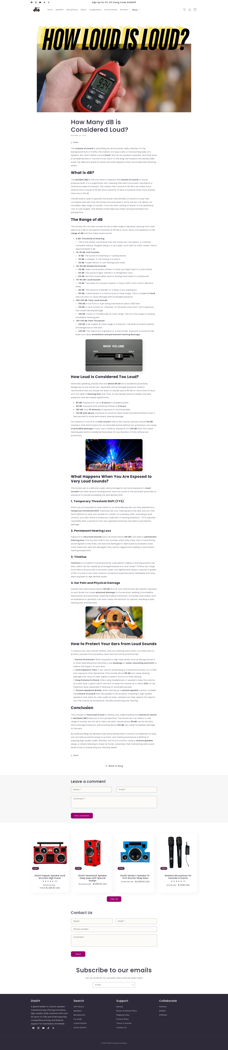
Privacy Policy (122, 1019)
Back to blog (116, 765)
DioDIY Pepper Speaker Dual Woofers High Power (50, 876)
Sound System (80, 1027)
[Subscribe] (132, 985)
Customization (80, 1023)
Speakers (78, 1011)
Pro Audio (78, 1019)
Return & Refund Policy (126, 1011)
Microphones (79, 1015)
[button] (125, 9)
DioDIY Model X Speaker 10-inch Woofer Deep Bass (135, 876)
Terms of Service (124, 1023)
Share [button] (75, 142)
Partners (163, 1006)
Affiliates (163, 1015)
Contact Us (121, 1027)
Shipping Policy (123, 1015)
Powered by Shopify (119, 1043)
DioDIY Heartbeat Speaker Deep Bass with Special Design (92, 878)
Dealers (162, 1011)
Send (78, 954)
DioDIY (109, 1043)
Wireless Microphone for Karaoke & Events (178, 876)
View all (114, 899)
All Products (79, 1006)
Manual (119, 1006)
